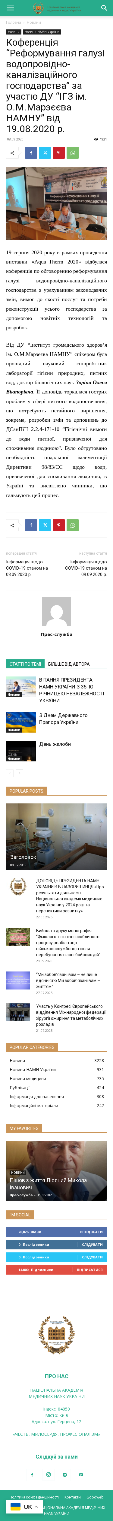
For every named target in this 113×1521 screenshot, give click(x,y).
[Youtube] (81, 1475)
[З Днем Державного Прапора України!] (21, 722)
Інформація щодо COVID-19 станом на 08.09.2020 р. (27, 568)
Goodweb (95, 1497)
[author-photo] (56, 625)
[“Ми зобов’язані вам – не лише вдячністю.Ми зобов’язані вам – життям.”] (18, 980)
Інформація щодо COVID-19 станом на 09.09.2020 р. (86, 568)
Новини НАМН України (42, 32)
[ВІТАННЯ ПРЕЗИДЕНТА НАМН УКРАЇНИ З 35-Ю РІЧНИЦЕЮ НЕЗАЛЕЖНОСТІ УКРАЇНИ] (21, 686)
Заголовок (23, 857)
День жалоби (55, 744)
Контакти (72, 1497)
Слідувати (92, 1244)
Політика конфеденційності (34, 1497)
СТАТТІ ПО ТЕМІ (25, 664)
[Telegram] (65, 1475)
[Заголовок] (56, 836)
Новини (34, 22)
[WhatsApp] (73, 153)
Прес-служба (56, 634)
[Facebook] (31, 153)
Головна (13, 22)
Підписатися (90, 1269)
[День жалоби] (21, 751)
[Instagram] (48, 1475)
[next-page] (19, 773)
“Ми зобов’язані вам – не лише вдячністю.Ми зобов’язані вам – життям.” (68, 980)
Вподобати (91, 1232)
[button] (10, 8)
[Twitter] (45, 153)
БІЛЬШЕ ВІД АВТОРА (69, 664)
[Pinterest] (59, 153)
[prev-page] (10, 773)
